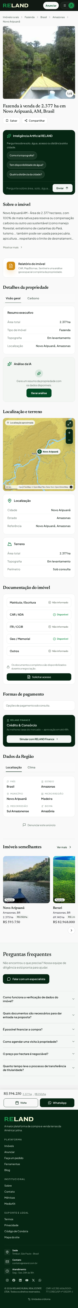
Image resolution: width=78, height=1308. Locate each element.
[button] (39, 268)
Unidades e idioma (40, 1299)
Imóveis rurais (11, 17)
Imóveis (9, 1145)
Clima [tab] (31, 767)
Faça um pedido (13, 1158)
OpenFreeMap (25, 487)
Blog (7, 1170)
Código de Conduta (16, 1231)
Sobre (8, 1185)
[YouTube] (27, 1280)
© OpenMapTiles (39, 487)
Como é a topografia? (22, 155)
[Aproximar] (69, 432)
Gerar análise (39, 393)
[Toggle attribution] (71, 487)
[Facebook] (14, 1280)
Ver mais (62, 847)
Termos (8, 1219)
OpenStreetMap (61, 487)
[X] (33, 1280)
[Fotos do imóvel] (39, 62)
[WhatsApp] (40, 1280)
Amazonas (59, 17)
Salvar (13, 120)
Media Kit (9, 1203)
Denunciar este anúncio (42, 825)
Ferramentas (12, 1164)
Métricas (9, 1197)
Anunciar (51, 5)
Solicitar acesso (41, 677)
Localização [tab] (14, 767)
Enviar (60, 188)
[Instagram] (7, 1280)
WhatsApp (60, 1102)
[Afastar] (69, 440)
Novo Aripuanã (11, 21)
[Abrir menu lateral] (67, 5)
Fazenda (30, 17)
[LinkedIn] (20, 1280)
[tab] (13, 298)
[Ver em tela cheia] (69, 423)
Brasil (43, 17)
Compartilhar (37, 120)
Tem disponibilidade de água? (26, 164)
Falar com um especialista (29, 979)
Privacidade (11, 1225)
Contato (9, 1191)
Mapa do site (12, 1237)
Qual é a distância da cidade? (26, 174)
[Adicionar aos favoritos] (45, 860)
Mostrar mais (11, 247)
